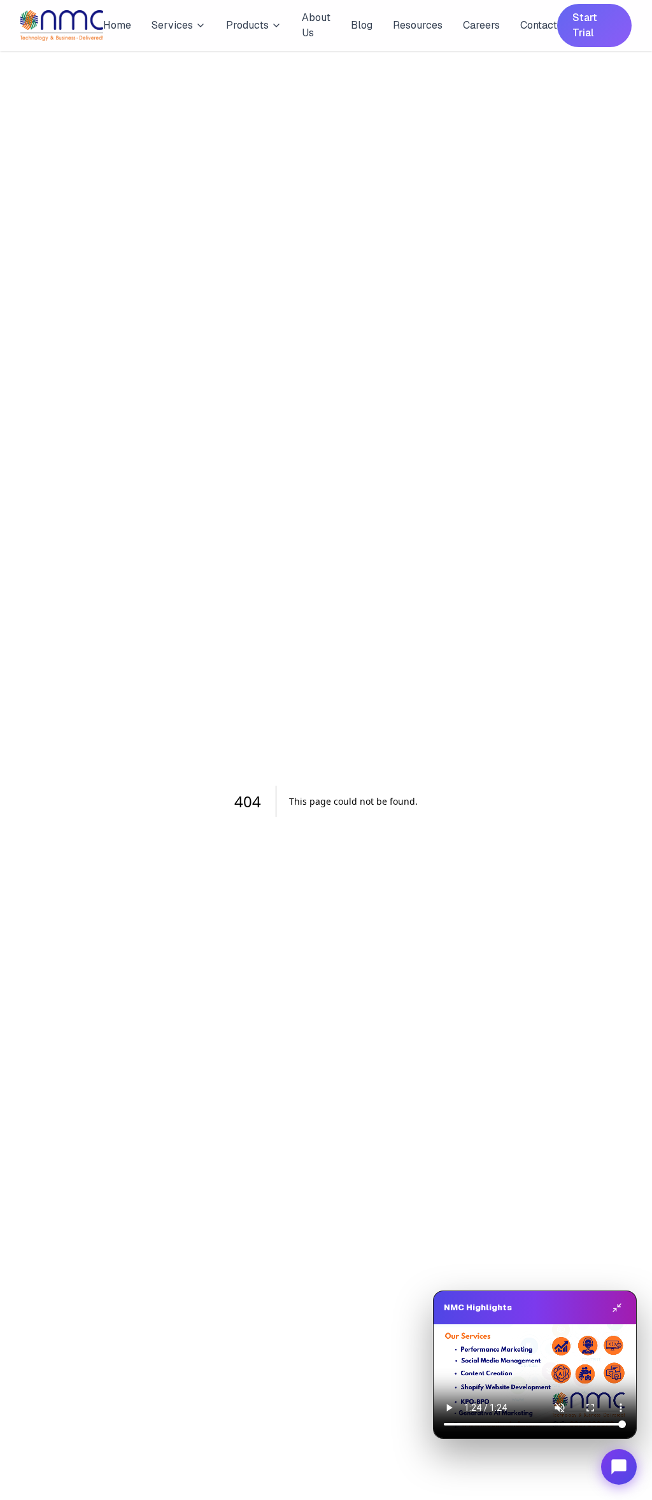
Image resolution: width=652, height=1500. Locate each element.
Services (172, 25)
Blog (361, 25)
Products (247, 25)
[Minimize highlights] (617, 1308)
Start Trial (584, 25)
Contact (538, 25)
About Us (316, 25)
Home (117, 25)
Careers (481, 25)
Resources (418, 25)
